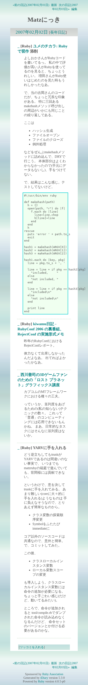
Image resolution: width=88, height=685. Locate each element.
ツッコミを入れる (32, 647)
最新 (54, 5)
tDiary (44, 677)
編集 (74, 9)
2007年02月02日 (32, 32)
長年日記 (58, 32)
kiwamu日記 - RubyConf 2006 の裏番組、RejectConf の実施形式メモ (41, 329)
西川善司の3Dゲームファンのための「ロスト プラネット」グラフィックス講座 (42, 380)
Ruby (41, 681)
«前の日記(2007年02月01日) (31, 5)
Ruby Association (52, 674)
